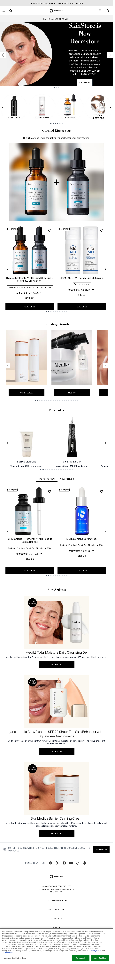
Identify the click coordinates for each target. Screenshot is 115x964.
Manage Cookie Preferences (56, 886)
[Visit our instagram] (64, 863)
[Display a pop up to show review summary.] (41, 293)
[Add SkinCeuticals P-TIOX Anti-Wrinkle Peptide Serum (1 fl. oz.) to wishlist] (49, 491)
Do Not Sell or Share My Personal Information (56, 890)
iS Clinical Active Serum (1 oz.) (82, 538)
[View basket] (107, 11)
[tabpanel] (56, 531)
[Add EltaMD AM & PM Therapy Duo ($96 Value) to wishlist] (101, 230)
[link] (100, 11)
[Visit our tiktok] (77, 863)
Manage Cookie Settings (15, 958)
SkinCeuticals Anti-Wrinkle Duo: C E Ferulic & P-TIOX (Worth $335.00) (29, 279)
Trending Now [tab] (46, 478)
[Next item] (110, 108)
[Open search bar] (10, 11)
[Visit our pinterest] (84, 863)
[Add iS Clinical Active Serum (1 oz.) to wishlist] (101, 491)
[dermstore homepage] (56, 10)
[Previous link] (7, 365)
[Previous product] (7, 269)
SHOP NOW (84, 82)
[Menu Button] (3, 11)
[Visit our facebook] (50, 863)
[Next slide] (110, 55)
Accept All (80, 958)
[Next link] (105, 365)
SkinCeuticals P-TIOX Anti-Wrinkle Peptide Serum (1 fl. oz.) (29, 540)
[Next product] (105, 269)
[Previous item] (2, 108)
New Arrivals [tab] (67, 478)
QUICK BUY (29, 306)
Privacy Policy (95, 950)
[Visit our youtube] (71, 863)
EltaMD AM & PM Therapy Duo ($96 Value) (82, 278)
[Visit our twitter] (57, 863)
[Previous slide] (3, 55)
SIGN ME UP (101, 849)
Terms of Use (7, 953)
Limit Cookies (100, 958)
